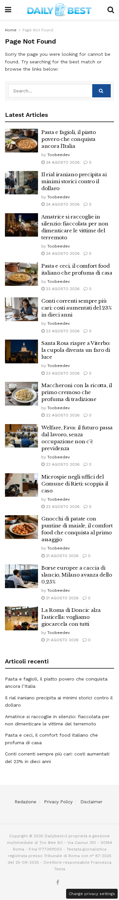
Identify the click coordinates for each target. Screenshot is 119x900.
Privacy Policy (58, 801)
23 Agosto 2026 (62, 288)
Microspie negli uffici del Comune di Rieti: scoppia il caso (74, 484)
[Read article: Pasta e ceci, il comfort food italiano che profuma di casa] (21, 274)
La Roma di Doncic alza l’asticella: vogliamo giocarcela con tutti (70, 617)
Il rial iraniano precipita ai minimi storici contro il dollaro (73, 181)
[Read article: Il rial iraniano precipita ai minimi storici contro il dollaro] (21, 183)
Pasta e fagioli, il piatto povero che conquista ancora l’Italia (68, 139)
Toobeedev (58, 154)
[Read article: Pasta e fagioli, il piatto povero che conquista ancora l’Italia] (21, 140)
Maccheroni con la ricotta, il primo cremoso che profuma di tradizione (76, 392)
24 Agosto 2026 (62, 162)
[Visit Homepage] (59, 10)
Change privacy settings (92, 893)
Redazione (25, 801)
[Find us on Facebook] (57, 882)
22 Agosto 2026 (62, 415)
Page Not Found (37, 30)
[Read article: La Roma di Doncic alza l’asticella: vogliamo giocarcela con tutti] (21, 618)
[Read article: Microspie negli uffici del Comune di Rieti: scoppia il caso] (21, 485)
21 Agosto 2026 (62, 555)
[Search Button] (110, 10)
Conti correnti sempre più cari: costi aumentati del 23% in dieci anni (76, 308)
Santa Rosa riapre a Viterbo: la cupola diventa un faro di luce (75, 350)
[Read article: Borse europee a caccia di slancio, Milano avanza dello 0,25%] (21, 576)
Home (11, 30)
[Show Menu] (8, 10)
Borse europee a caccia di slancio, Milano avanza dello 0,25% (76, 575)
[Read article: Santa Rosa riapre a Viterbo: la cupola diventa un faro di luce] (21, 351)
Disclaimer (91, 801)
